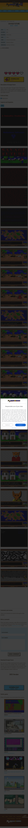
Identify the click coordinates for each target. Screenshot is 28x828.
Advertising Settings (15, 420)
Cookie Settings (14, 421)
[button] (14, 428)
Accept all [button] (20, 424)
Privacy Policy (20, 421)
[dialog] (14, 414)
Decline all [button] (8, 425)
